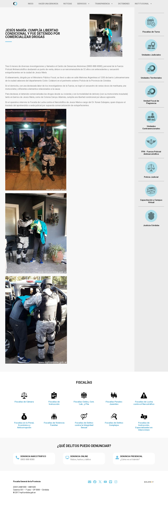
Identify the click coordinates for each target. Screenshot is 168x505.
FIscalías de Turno (151, 32)
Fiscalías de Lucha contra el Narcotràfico (143, 403)
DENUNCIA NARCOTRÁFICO (33, 456)
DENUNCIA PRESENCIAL (131, 456)
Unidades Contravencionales (151, 127)
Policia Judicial (151, 177)
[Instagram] (115, 481)
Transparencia (102, 4)
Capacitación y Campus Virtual (151, 201)
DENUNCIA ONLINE (79, 456)
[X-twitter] (100, 481)
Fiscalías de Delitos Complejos (114, 424)
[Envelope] (89, 481)
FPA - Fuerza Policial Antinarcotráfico (151, 152)
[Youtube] (105, 481)
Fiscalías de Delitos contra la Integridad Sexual (84, 425)
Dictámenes (124, 4)
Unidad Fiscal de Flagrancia (151, 102)
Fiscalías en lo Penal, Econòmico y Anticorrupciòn (24, 425)
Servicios (81, 4)
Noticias (67, 4)
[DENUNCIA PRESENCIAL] (117, 457)
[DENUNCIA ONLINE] (67, 457)
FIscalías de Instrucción (54, 403)
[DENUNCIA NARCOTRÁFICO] (17, 457)
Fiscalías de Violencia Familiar (54, 424)
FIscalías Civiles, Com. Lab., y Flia (84, 403)
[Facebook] (94, 481)
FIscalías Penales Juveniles (114, 403)
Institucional (142, 4)
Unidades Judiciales (151, 55)
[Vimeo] (110, 481)
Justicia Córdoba (151, 225)
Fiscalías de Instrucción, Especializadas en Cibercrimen (144, 426)
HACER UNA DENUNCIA (48, 4)
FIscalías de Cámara (24, 402)
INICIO (30, 4)
